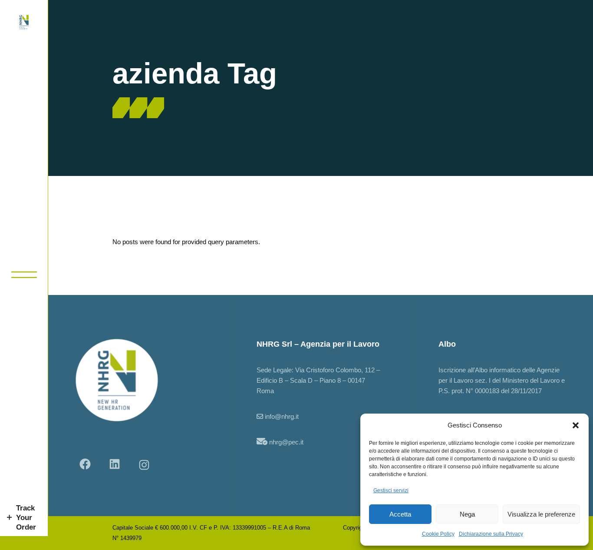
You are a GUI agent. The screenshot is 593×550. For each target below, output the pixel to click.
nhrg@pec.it (286, 442)
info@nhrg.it (282, 416)
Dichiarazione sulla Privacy (491, 534)
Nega (467, 514)
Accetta (400, 514)
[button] (575, 425)
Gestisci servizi (391, 490)
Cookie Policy (438, 534)
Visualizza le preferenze (541, 514)
